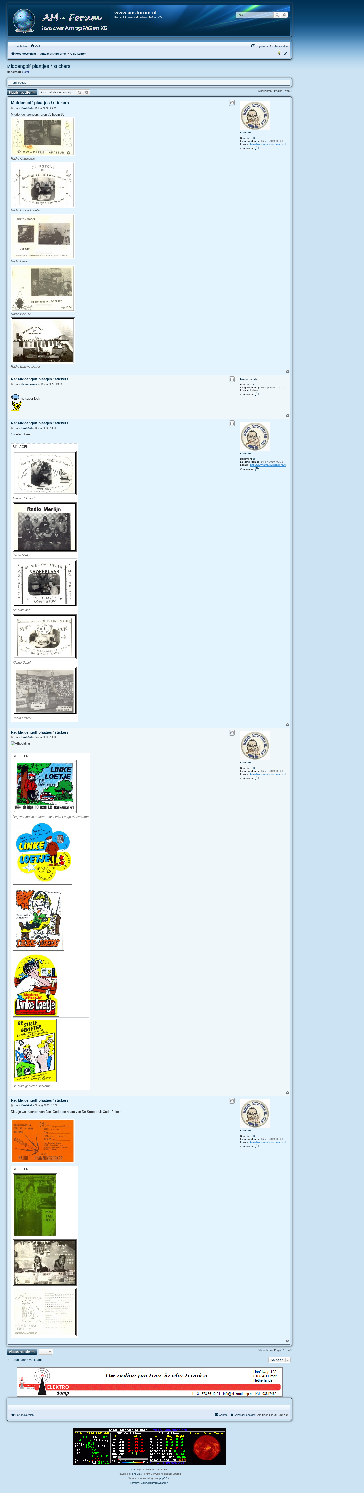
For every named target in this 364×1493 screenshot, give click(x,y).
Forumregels (18, 82)
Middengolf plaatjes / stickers (38, 66)
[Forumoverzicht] (61, 21)
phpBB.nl (164, 1478)
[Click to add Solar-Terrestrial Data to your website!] (149, 1446)
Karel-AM (245, 132)
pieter (25, 71)
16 (254, 138)
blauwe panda (248, 379)
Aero (133, 1469)
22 (254, 384)
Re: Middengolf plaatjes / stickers (39, 379)
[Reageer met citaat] (232, 103)
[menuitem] (35, 46)
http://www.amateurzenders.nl (268, 144)
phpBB (136, 1473)
